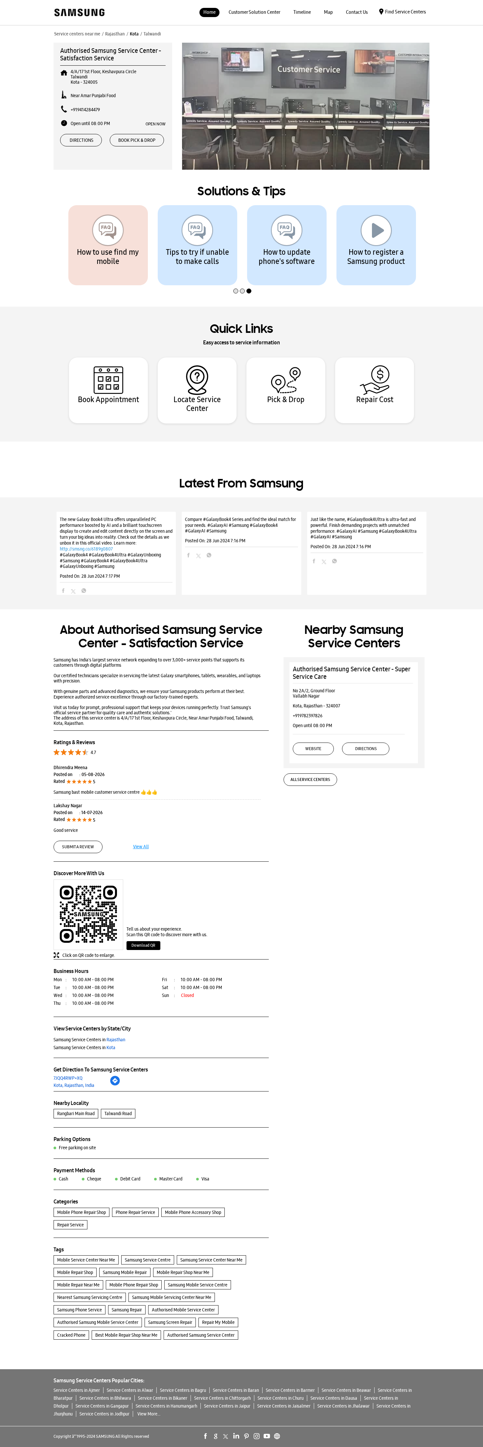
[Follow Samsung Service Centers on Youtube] (266, 1436)
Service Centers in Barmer (290, 1390)
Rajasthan (115, 34)
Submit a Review (78, 847)
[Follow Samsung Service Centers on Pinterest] (246, 1436)
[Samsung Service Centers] (79, 13)
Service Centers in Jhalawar (343, 1406)
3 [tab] (248, 277)
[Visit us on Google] (215, 1436)
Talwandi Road (118, 1113)
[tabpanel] (108, 245)
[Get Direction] (115, 1084)
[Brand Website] (277, 1436)
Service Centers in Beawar (346, 1390)
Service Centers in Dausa (333, 1398)
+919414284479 (85, 110)
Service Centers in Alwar (130, 1390)
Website (313, 748)
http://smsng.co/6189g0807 (86, 549)
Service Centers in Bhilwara (105, 1398)
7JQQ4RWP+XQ (68, 1078)
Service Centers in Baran (236, 1390)
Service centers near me (77, 34)
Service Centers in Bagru (183, 1390)
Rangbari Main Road (76, 1113)
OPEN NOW (156, 124)
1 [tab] (235, 277)
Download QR (143, 945)
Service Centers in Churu (281, 1398)
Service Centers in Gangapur (102, 1406)
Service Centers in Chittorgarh (222, 1398)
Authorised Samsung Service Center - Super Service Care (351, 673)
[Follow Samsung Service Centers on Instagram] (256, 1436)
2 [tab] (241, 277)
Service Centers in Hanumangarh (166, 1406)
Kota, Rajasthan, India (74, 1085)
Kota (134, 34)
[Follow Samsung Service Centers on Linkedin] (236, 1436)
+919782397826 (307, 716)
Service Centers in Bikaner (162, 1398)
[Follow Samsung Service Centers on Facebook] (205, 1436)
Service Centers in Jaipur (227, 1406)
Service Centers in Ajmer (77, 1390)
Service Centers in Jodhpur (104, 1414)
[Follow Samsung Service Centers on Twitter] (226, 1436)
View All (141, 846)
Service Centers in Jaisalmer (283, 1406)
